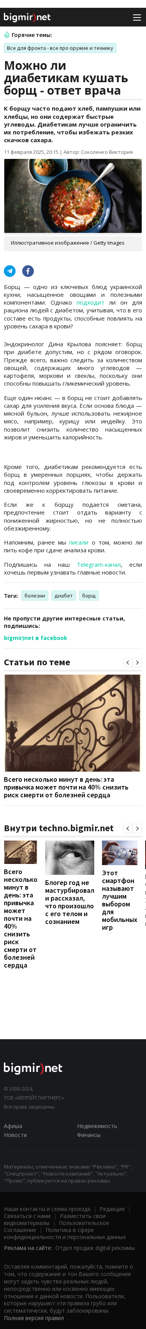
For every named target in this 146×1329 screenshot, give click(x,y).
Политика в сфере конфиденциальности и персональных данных (65, 1233)
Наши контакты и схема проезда (47, 1209)
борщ (89, 595)
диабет (64, 595)
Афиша (13, 1126)
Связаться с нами (27, 1216)
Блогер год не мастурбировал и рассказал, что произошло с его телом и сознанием (69, 902)
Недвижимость (97, 1126)
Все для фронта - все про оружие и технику (60, 47)
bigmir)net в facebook (35, 638)
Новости (15, 1135)
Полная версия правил (34, 1318)
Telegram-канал (99, 564)
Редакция (112, 1209)
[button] (127, 662)
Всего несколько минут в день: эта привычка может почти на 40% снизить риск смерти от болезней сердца (66, 787)
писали (78, 542)
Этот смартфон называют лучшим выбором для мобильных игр (119, 900)
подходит (90, 302)
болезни (35, 595)
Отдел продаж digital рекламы (95, 1247)
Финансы (88, 1135)
